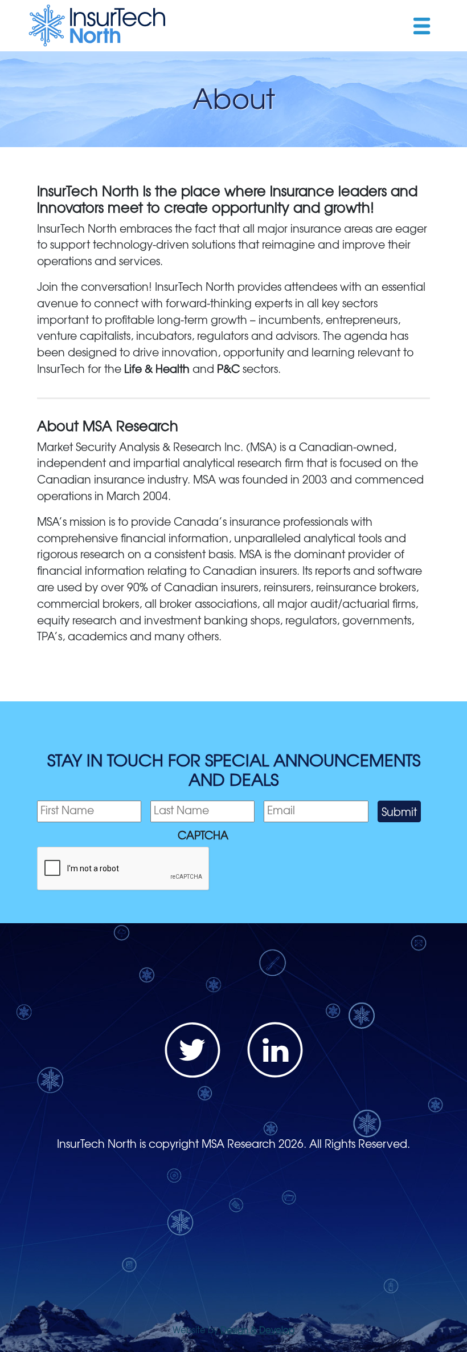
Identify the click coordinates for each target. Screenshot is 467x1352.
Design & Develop (257, 1329)
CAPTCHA (203, 835)
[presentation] (123, 869)
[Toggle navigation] (421, 25)
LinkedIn (275, 1049)
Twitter (192, 1049)
